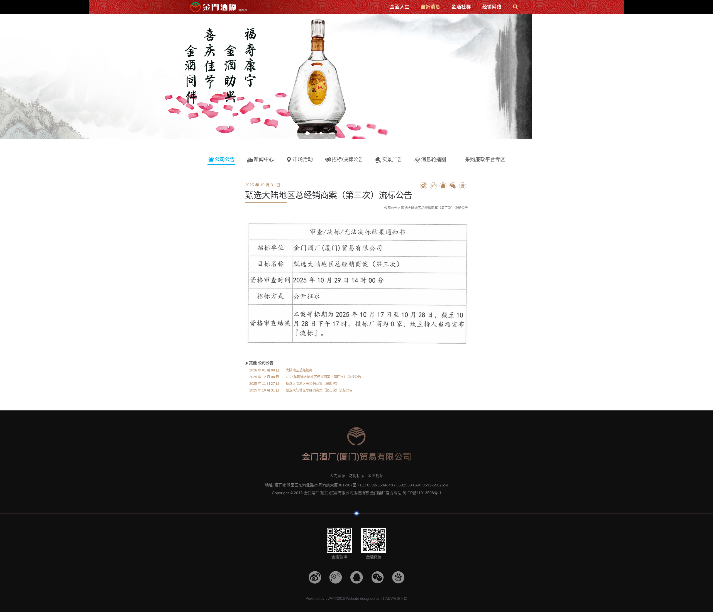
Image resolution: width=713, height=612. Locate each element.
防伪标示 (356, 475)
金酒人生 (399, 6)
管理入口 (400, 598)
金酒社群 (461, 6)
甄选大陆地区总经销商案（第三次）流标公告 (301, 390)
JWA (329, 598)
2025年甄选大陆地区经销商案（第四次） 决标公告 (305, 377)
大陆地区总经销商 (280, 370)
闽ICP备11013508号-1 (421, 493)
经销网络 (492, 6)
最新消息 (430, 6)
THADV (387, 598)
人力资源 (337, 475)
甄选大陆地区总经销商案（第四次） (294, 384)
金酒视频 (375, 475)
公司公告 (390, 208)
